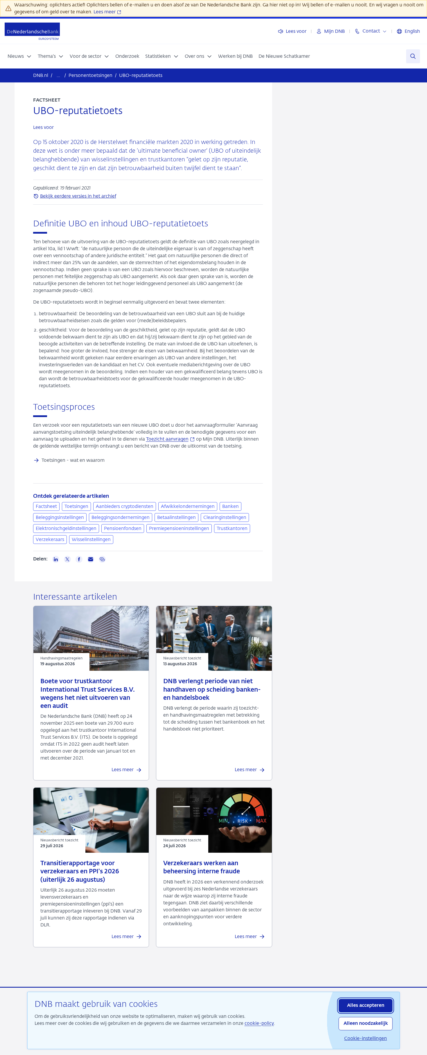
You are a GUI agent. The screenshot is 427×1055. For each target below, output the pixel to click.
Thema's (47, 56)
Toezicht (170, 439)
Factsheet (46, 506)
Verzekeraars (50, 539)
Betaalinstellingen (176, 517)
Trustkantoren (232, 528)
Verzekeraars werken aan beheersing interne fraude (201, 868)
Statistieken (158, 56)
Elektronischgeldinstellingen (66, 528)
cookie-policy (259, 1023)
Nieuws (16, 56)
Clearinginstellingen (224, 517)
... (58, 75)
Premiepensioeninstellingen (179, 528)
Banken (230, 506)
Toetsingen (76, 506)
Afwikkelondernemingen (188, 506)
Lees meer (105, 12)
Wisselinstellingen (91, 539)
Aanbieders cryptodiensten (124, 506)
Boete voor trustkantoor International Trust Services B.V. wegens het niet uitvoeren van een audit (87, 694)
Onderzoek (127, 56)
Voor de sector (85, 56)
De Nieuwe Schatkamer (284, 56)
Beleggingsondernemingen (121, 517)
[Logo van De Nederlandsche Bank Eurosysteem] (32, 31)
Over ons (194, 56)
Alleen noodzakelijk (366, 1023)
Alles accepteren (365, 1005)
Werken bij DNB (235, 56)
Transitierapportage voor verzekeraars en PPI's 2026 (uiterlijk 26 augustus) (79, 872)
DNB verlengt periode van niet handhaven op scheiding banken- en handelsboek (212, 690)
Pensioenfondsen (122, 528)
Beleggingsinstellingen (60, 517)
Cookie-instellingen (365, 1038)
